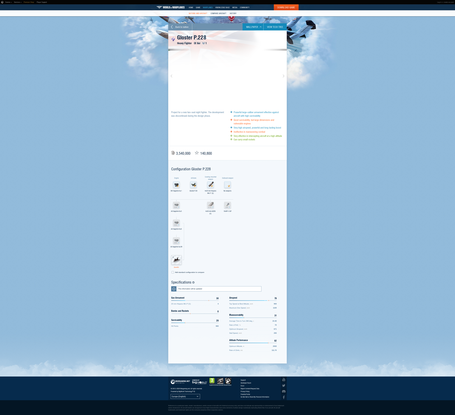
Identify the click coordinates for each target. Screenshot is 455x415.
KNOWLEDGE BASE (222, 7)
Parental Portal (245, 394)
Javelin (176, 267)
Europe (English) (179, 396)
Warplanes (208, 7)
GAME (198, 7)
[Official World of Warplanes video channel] (284, 379)
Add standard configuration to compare (189, 272)
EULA (242, 385)
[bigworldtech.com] (199, 382)
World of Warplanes (170, 7)
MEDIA (234, 7)
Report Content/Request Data (250, 388)
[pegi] (220, 382)
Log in (439, 2)
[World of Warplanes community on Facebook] (284, 397)
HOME (191, 7)
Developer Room (246, 383)
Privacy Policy (245, 391)
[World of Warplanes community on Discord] (284, 391)
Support (243, 380)
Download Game (286, 7)
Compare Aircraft (218, 13)
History (233, 13)
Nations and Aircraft (198, 13)
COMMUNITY (244, 7)
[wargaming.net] (180, 382)
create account (449, 2)
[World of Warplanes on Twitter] (284, 385)
